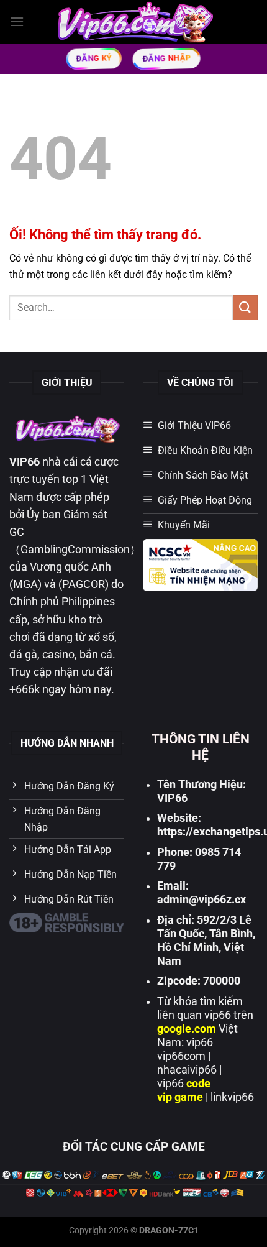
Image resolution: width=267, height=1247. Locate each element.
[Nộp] (245, 307)
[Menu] (16, 21)
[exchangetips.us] (134, 21)
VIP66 (24, 462)
